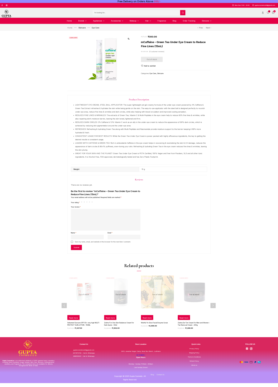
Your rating (75, 202)
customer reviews (157, 51)
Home (69, 28)
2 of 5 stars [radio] (85, 202)
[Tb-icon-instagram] (6, 5)
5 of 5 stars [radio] (92, 202)
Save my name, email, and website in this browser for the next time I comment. (103, 242)
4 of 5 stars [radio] (90, 202)
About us (194, 365)
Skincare (82, 28)
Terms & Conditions (194, 357)
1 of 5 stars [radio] (82, 202)
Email (110, 233)
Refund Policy (194, 361)
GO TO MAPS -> (140, 355)
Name (73, 233)
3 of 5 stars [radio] (87, 202)
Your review (76, 207)
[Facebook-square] (247, 348)
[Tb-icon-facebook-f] (2, 5)
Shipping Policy (194, 353)
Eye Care (95, 28)
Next (208, 28)
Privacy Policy (194, 349)
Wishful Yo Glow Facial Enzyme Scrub (154, 323)
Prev (201, 28)
